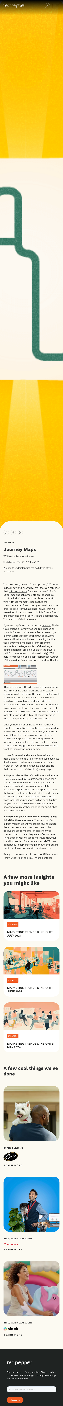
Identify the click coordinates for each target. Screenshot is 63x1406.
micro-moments (18, 591)
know (7, 857)
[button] (47, 5)
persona (46, 625)
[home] (14, 6)
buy (31, 857)
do (20, 857)
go (14, 857)
